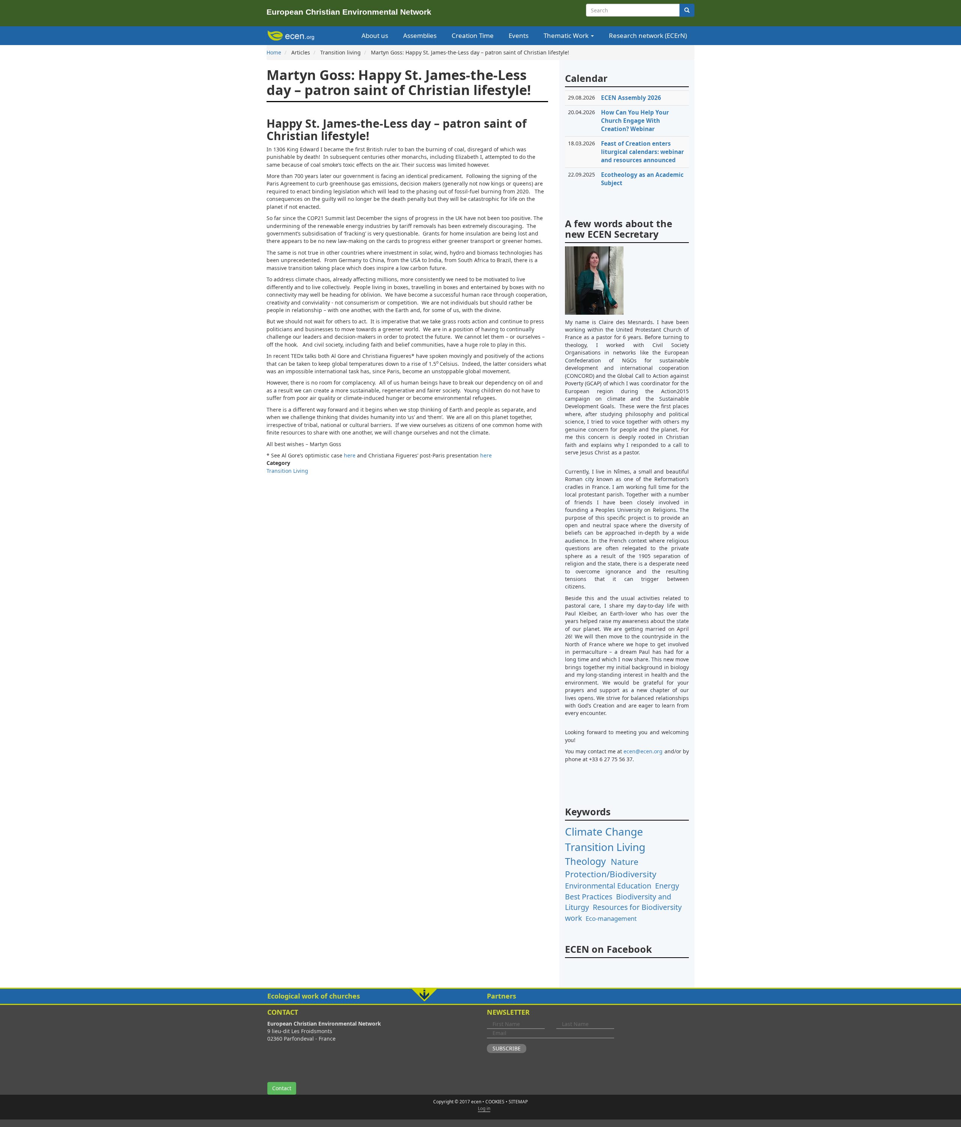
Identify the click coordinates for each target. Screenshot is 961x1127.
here (349, 455)
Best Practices (588, 897)
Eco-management (611, 918)
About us (375, 35)
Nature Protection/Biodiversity (610, 868)
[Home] (292, 35)
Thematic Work (567, 35)
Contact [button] (281, 1088)
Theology (585, 861)
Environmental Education (608, 886)
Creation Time (473, 35)
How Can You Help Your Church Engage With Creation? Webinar (635, 121)
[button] (480, 996)
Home (274, 52)
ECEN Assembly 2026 (631, 98)
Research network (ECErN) (648, 35)
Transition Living (287, 470)
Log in (484, 1108)
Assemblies (420, 35)
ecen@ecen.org (643, 751)
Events (519, 35)
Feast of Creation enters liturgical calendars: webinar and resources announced (642, 152)
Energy (667, 886)
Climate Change (604, 831)
